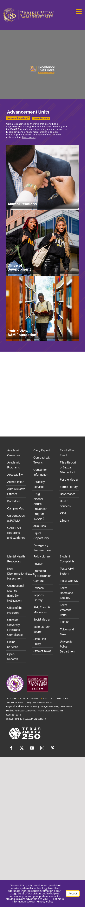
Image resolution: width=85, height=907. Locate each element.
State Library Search (41, 629)
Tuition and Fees (67, 632)
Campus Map (15, 508)
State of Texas (42, 651)
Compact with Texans (42, 460)
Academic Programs (13, 465)
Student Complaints (67, 559)
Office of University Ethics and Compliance (15, 627)
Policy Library (42, 556)
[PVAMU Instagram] (42, 748)
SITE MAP (12, 698)
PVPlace (38, 588)
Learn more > (28, 137)
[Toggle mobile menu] (79, 11)
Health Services (65, 504)
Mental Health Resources (16, 559)
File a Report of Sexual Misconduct (68, 467)
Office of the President (14, 610)
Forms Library (69, 486)
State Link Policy (39, 641)
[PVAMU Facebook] (11, 748)
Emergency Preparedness (42, 548)
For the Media (69, 479)
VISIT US (47, 698)
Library (64, 520)
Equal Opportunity (41, 536)
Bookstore (13, 501)
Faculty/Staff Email (67, 453)
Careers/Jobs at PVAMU (16, 518)
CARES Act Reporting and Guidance (16, 532)
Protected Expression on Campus (42, 575)
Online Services (12, 644)
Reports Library (38, 598)
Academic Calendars (13, 453)
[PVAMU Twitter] (22, 748)
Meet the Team (41, 118)
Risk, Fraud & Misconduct (41, 610)
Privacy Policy (45, 901)
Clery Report (41, 450)
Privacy (37, 563)
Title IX (64, 622)
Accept (72, 893)
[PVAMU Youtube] (32, 748)
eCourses (39, 526)
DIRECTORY (61, 698)
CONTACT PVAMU (29, 698)
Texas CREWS (69, 580)
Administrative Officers (16, 491)
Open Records (12, 656)
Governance (68, 494)
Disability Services (39, 484)
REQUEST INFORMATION (39, 702)
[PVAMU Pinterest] (53, 748)
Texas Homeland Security (66, 593)
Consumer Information (40, 472)
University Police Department (67, 646)
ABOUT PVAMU (15, 702)
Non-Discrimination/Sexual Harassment (16, 573)
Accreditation (15, 481)
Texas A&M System (67, 571)
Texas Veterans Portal (65, 610)
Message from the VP (18, 118)
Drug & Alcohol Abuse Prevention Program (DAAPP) (40, 506)
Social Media (41, 619)
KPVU (63, 513)
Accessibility (15, 474)
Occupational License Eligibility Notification (15, 593)
